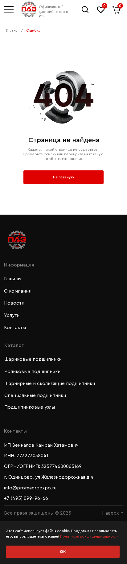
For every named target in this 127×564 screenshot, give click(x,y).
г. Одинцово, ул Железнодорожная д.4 (49, 477)
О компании (17, 291)
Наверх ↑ (112, 513)
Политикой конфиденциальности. (90, 536)
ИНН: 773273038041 (26, 455)
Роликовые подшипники (32, 371)
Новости (14, 303)
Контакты (15, 327)
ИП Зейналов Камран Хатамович (41, 445)
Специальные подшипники (35, 395)
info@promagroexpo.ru (30, 488)
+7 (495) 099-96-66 (26, 498)
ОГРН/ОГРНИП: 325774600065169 (43, 466)
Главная (12, 30)
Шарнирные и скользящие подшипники (49, 383)
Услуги (11, 315)
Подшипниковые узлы (29, 407)
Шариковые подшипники (33, 359)
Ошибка (33, 30)
